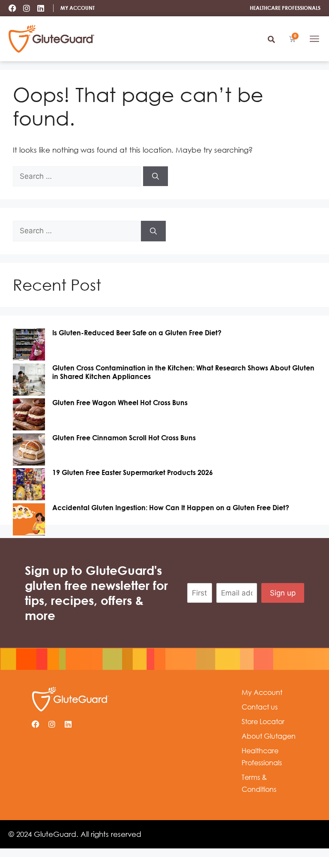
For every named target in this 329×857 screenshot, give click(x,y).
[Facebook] (12, 8)
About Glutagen (269, 736)
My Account (262, 692)
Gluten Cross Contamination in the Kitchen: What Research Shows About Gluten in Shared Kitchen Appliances (183, 372)
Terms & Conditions (259, 783)
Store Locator (263, 721)
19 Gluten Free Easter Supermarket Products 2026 (132, 472)
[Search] (155, 176)
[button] (271, 39)
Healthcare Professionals (262, 756)
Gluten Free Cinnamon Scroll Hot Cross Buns (124, 437)
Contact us (260, 707)
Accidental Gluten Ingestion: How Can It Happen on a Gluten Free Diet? (170, 507)
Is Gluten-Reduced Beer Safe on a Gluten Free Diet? (136, 332)
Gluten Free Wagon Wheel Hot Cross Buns (120, 402)
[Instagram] (26, 8)
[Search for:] (78, 175)
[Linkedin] (41, 8)
